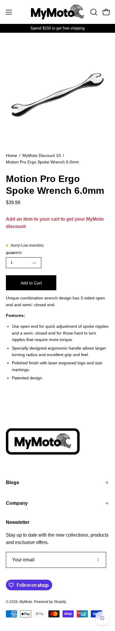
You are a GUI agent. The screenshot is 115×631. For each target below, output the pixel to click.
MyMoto (25, 602)
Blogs (12, 482)
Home (11, 155)
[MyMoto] (57, 11)
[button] (93, 12)
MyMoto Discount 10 (41, 155)
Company (17, 503)
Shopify (60, 602)
